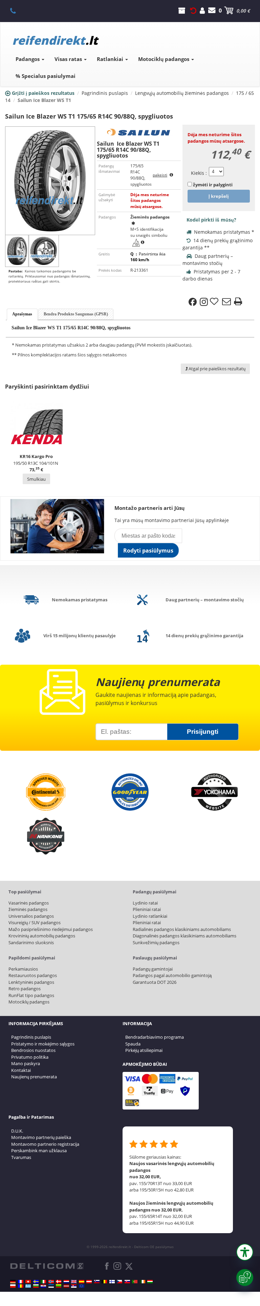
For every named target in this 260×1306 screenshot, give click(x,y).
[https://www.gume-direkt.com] (97, 1281)
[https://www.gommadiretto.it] (43, 1281)
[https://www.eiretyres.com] (142, 1281)
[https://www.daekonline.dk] (58, 1281)
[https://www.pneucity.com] (134, 1281)
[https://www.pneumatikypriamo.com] (127, 1281)
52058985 (17, 10)
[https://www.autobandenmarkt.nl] (66, 1281)
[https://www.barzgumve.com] (36, 1286)
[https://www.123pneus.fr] (20, 1281)
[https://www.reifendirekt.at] (89, 1281)
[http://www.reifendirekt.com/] (81, 1286)
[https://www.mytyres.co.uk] (74, 1281)
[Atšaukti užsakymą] (193, 10)
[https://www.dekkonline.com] (51, 1281)
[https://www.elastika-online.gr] (28, 1286)
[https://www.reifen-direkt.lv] (66, 1286)
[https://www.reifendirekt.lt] (58, 1286)
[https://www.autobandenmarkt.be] (104, 1281)
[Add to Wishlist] (215, 302)
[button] (244, 1252)
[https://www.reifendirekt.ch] (28, 1281)
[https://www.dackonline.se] (36, 1281)
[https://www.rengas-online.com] (112, 1281)
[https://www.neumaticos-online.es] (81, 1281)
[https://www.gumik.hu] (150, 1281)
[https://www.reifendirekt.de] (13, 1281)
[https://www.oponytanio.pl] (13, 1286)
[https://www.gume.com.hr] (43, 1286)
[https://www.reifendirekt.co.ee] (51, 1286)
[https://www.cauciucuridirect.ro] (20, 1286)
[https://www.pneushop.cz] (119, 1281)
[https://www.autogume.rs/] (74, 1286)
